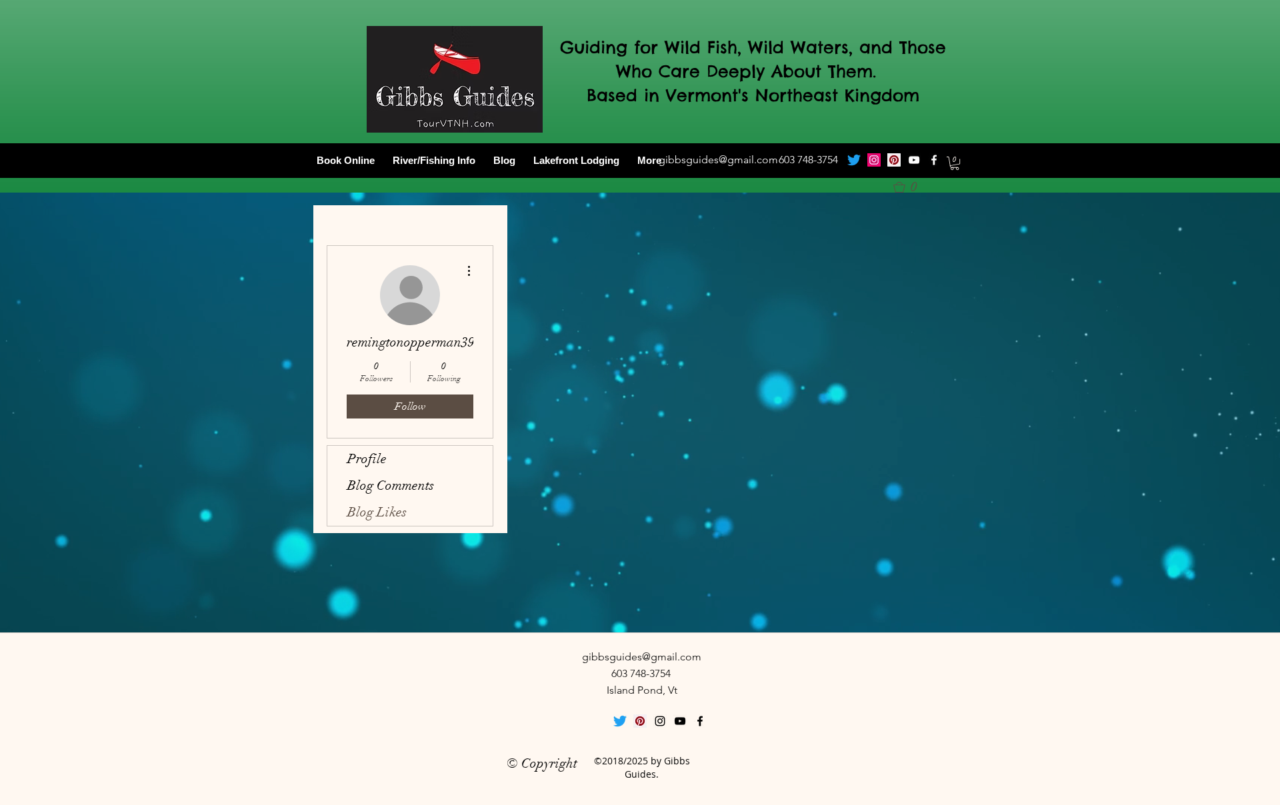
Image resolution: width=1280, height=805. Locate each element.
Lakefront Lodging (576, 160)
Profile (367, 458)
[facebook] (934, 160)
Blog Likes (377, 512)
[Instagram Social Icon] (874, 160)
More (649, 160)
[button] (955, 163)
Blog (504, 160)
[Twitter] (854, 160)
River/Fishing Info (434, 160)
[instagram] (660, 721)
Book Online (346, 160)
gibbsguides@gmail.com (718, 159)
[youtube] (914, 160)
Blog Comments (390, 485)
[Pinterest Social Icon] (894, 160)
